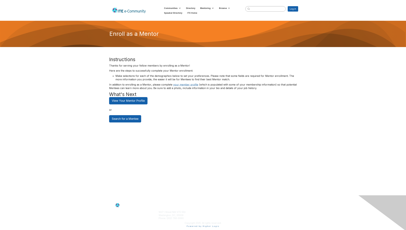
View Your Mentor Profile (128, 100)
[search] (248, 8)
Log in (293, 8)
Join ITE (208, 212)
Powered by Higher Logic (203, 226)
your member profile (185, 84)
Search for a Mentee (125, 118)
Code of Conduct (259, 212)
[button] (173, 8)
